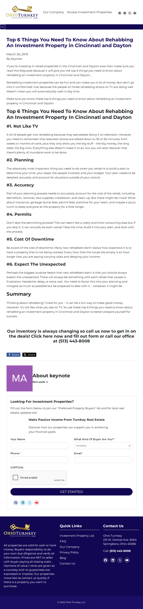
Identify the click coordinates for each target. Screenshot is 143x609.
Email (78, 453)
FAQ (63, 541)
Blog (63, 558)
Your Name (17, 439)
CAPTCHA (16, 467)
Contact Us (67, 563)
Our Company (53, 12)
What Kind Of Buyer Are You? (94, 439)
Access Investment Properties (89, 12)
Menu (2, 26)
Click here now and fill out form (65, 336)
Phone (15, 453)
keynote (16, 58)
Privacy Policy (69, 552)
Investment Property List (77, 535)
